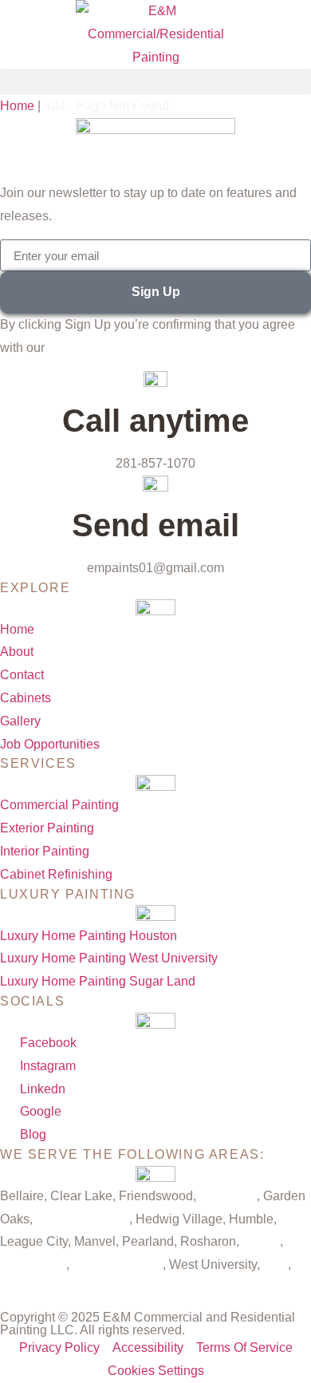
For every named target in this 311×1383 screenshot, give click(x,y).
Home (17, 106)
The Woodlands (118, 1264)
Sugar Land (33, 1264)
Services (38, 763)
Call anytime (155, 420)
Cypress (23, 1287)
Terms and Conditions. (111, 347)
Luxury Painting (68, 894)
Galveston (228, 1196)
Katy (275, 1264)
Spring (261, 1241)
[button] (155, 82)
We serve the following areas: (132, 1154)
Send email (155, 525)
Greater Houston (82, 1219)
